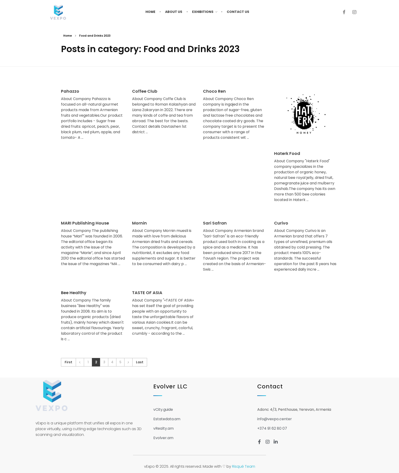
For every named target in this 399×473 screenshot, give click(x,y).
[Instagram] (354, 12)
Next (128, 362)
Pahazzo (70, 91)
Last (139, 362)
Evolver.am (163, 437)
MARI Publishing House (85, 223)
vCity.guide (163, 409)
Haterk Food (287, 153)
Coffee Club (144, 91)
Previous (80, 362)
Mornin (139, 223)
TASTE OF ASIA (147, 293)
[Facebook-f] (259, 442)
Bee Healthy (73, 293)
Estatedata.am (166, 419)
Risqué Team (243, 466)
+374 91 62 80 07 (272, 428)
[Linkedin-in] (275, 442)
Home (67, 36)
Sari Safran (215, 223)
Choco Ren (214, 91)
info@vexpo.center (274, 419)
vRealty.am (163, 428)
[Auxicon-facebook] (344, 12)
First (68, 362)
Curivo (281, 223)
